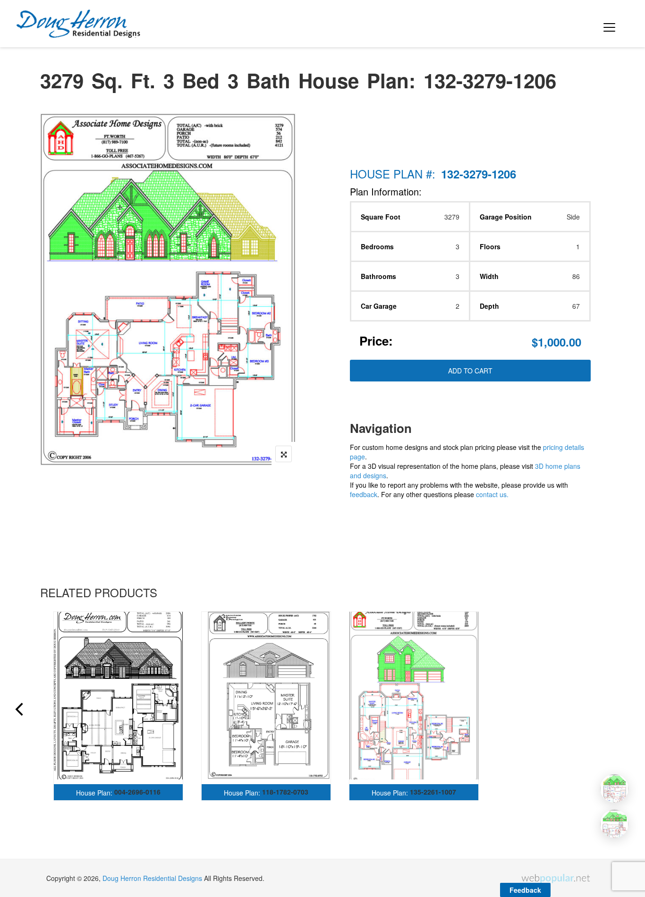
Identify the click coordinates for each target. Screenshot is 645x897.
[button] (608, 23)
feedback (363, 494)
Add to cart (470, 370)
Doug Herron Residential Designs (152, 878)
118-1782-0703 (285, 791)
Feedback (525, 890)
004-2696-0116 (137, 791)
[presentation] (18, 710)
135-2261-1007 (433, 791)
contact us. (492, 494)
